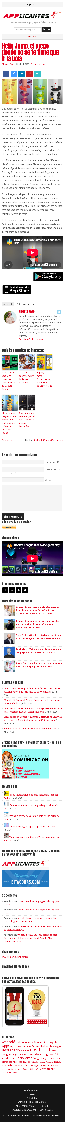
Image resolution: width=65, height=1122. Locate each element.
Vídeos (38, 1069)
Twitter (26, 1069)
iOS (56, 1054)
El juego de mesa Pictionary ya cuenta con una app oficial (44, 379)
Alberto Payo (8, 64)
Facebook (26, 1050)
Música (26, 1061)
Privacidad (40, 1062)
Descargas (55, 1046)
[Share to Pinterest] (29, 76)
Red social (49, 1062)
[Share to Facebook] (6, 76)
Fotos (53, 1050)
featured (41, 1049)
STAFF (32, 1094)
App (47, 1042)
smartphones (52, 1065)
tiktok (13, 1069)
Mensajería (7, 1061)
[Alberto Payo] (10, 323)
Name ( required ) (52, 462)
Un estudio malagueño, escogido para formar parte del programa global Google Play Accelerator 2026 (30, 938)
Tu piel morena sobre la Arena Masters (26, 377)
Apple (53, 1042)
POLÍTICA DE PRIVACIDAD (24, 1109)
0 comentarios (38, 64)
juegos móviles (55, 1058)
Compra (27, 1046)
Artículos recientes (25, 304)
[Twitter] (59, 312)
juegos (44, 1058)
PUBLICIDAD (32, 1098)
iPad (5, 1058)
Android (38, 440)
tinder (19, 1069)
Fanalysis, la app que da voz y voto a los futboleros (30, 728)
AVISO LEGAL (46, 1109)
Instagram (46, 1054)
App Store (16, 1046)
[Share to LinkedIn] (21, 76)
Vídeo (32, 1069)
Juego (36, 1058)
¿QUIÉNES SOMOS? (32, 1090)
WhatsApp (48, 1069)
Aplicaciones (23, 1042)
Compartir (7, 440)
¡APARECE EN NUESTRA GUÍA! (32, 1102)
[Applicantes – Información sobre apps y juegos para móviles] (32, 18)
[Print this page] (37, 76)
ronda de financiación (15, 1065)
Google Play (17, 1054)
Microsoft (17, 1061)
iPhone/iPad (49, 440)
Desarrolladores (41, 1046)
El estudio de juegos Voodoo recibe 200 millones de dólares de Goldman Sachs (9, 422)
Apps (6, 1045)
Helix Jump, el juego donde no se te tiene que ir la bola (30, 52)
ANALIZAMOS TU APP (26, 1105)
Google (6, 1054)
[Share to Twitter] (14, 76)
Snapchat (6, 1069)
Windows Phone (10, 1072)
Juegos (59, 440)
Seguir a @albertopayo (31, 339)
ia (25, 1054)
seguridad (41, 1065)
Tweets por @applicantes (15, 956)
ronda (57, 1061)
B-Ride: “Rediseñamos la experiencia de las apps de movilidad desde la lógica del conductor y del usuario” (37, 624)
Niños (33, 1062)
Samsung (32, 1065)
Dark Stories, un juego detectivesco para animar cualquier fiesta (8, 381)
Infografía (33, 1054)
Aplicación (37, 1042)
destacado (11, 1050)
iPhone (11, 1058)
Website (48, 480)
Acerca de (8, 304)
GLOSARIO (44, 1105)
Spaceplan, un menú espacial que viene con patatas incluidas (27, 419)
